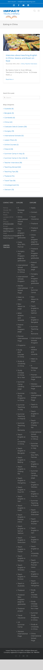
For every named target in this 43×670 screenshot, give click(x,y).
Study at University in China (21, 363)
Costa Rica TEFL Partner (21, 244)
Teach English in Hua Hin (21, 489)
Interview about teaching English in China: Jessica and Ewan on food (21, 58)
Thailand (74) (9, 176)
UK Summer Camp (21, 624)
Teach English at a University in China (21, 439)
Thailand (21, 590)
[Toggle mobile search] (35, 11)
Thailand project (21, 610)
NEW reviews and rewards (21, 316)
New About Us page (21, 306)
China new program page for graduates (21, 233)
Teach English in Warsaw (21, 558)
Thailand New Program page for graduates (21, 599)
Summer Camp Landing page (21, 385)
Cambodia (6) (9, 118)
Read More (9, 79)
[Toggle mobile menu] (39, 11)
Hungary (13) (9, 131)
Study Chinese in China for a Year (21, 373)
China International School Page (21, 220)
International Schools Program (21, 279)
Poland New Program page (21, 328)
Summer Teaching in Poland (21, 416)
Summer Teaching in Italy (21, 407)
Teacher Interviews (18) (13, 163)
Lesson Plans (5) (10, 140)
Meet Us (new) (21, 298)
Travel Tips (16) (9, 181)
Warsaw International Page (21, 633)
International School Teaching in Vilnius (21, 268)
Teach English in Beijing (21, 460)
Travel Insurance (21, 616)
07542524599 (8, 224)
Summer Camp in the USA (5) (15, 158)
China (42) (8, 122)
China (23, 64)
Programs (21, 345)
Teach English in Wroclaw (21, 567)
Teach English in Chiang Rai (21, 470)
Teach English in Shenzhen (21, 540)
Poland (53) (8, 149)
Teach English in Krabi (21, 508)
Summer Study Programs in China (21, 396)
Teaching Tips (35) (11, 172)
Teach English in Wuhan (21, 576)
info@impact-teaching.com (26, 1)
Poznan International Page (21, 338)
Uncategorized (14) (11, 185)
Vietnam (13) (9, 190)
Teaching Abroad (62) (12, 167)
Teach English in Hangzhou (21, 480)
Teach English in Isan (21, 498)
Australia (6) (9, 109)
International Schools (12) (14, 136)
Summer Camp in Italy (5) (14, 154)
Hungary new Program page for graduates (21, 256)
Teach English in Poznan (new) (21, 518)
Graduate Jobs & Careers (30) (15, 127)
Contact (34, 212)
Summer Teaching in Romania (21, 426)
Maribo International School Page (21, 289)
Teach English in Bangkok (21, 450)
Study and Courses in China (21, 353)
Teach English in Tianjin (21, 549)
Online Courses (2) (11, 145)
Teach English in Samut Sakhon (21, 529)
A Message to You (21, 210)
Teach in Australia (21, 584)
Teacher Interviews (31, 64)
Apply (33, 208)
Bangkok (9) (9, 113)
